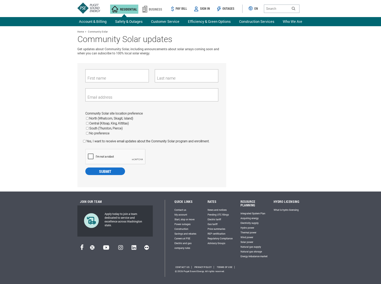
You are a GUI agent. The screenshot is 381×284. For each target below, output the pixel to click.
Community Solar (98, 31)
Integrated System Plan (253, 213)
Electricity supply (250, 222)
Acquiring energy (250, 218)
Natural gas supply (251, 246)
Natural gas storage (251, 251)
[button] (293, 9)
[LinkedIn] (133, 248)
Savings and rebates (185, 233)
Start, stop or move (184, 219)
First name (97, 78)
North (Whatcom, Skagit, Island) (111, 118)
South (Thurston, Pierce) (106, 128)
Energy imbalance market (254, 256)
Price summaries (216, 228)
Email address (100, 97)
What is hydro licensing (286, 209)
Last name (166, 78)
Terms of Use (225, 267)
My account (180, 214)
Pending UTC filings (218, 214)
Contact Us (182, 267)
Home (80, 31)
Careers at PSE (182, 238)
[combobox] (281, 9)
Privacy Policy (203, 267)
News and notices (217, 209)
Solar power (247, 242)
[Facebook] (82, 248)
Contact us (180, 209)
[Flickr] (146, 248)
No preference (99, 133)
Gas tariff (212, 224)
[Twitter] (92, 248)
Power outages (182, 224)
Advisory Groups (216, 243)
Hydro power (247, 227)
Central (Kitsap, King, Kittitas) (109, 123)
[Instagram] (120, 248)
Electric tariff (214, 219)
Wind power (247, 237)
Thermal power (248, 232)
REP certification (216, 233)
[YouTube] (106, 248)
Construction (181, 228)
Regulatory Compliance (220, 238)
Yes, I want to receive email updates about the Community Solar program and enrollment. (148, 141)
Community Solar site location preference (114, 113)
